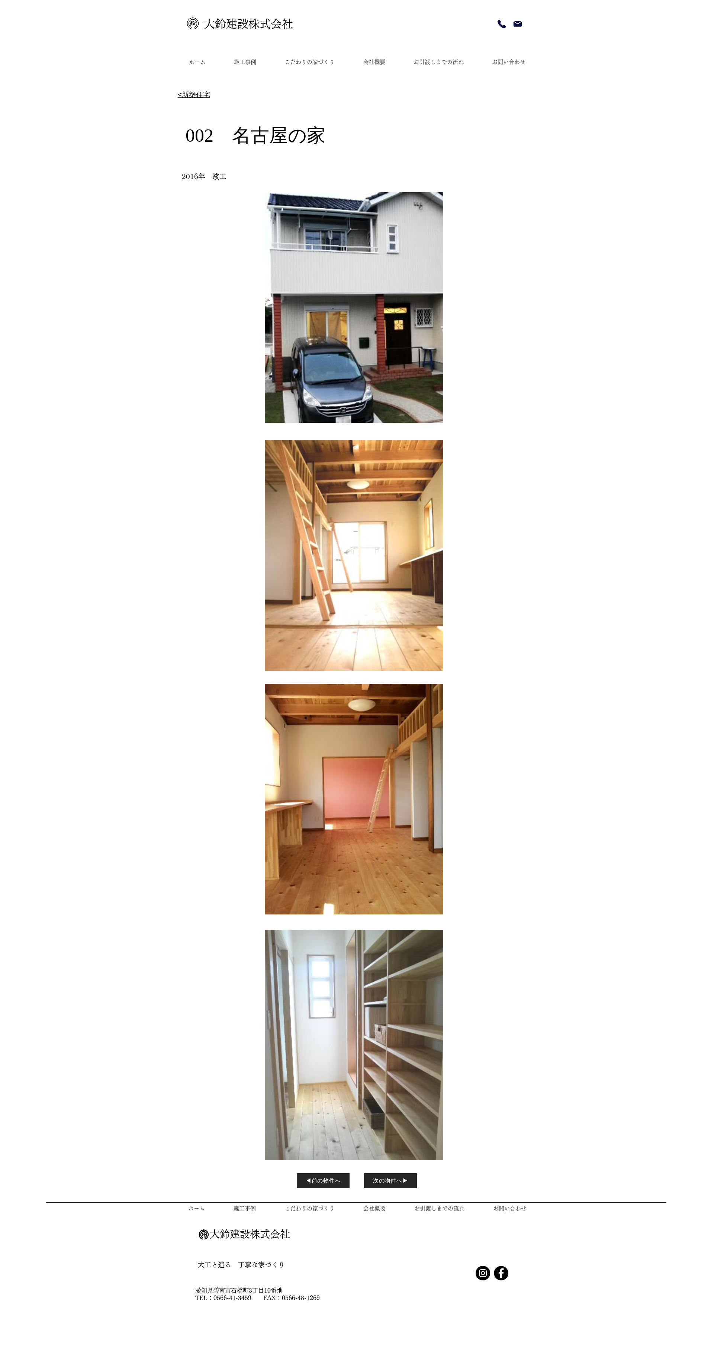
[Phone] (501, 24)
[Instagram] (483, 1273)
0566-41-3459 (238, 1298)
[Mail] (517, 23)
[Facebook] (501, 1273)
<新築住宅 (194, 95)
